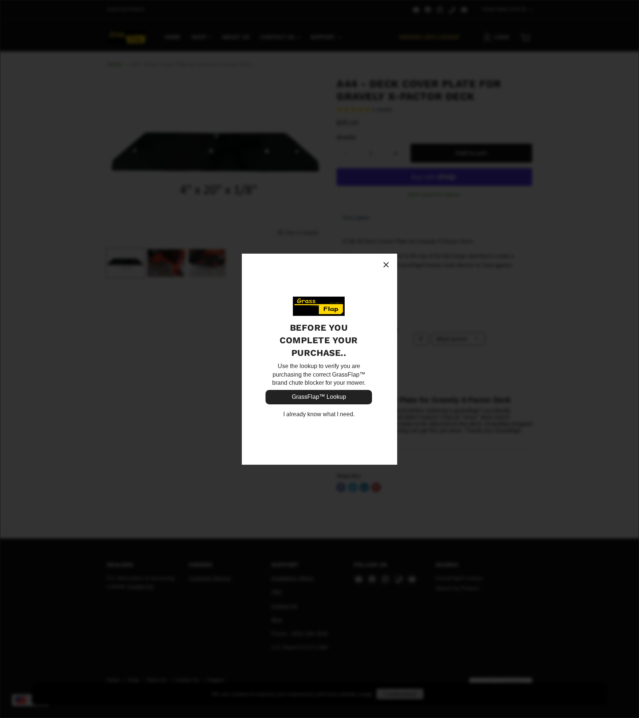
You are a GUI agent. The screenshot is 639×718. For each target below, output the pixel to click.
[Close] (386, 265)
